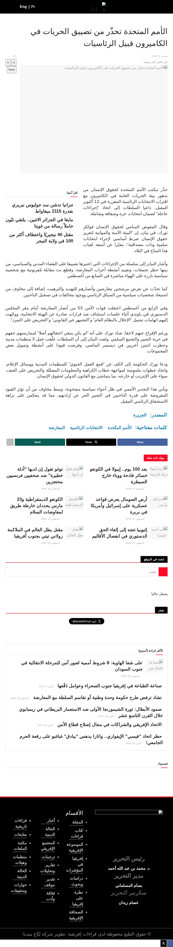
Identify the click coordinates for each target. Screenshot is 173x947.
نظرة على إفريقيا (77, 898)
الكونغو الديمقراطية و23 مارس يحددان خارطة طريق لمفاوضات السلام (36, 505)
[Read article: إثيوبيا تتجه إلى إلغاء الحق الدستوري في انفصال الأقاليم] (159, 532)
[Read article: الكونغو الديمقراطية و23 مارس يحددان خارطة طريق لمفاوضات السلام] (74, 502)
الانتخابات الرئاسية (86, 427)
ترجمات (48, 857)
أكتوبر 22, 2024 (45, 725)
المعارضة (57, 427)
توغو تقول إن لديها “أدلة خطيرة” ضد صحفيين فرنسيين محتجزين (35, 475)
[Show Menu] (163, 7)
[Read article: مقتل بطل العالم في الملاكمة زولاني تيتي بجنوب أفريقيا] (74, 532)
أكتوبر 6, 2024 (46, 686)
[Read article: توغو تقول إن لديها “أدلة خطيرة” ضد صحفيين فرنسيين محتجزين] (74, 472)
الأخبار (160, 62)
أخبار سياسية (149, 62)
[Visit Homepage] (98, 6)
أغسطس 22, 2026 (51, 543)
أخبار (51, 820)
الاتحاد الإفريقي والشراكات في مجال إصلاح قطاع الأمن (109, 724)
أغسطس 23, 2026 (135, 488)
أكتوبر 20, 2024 (106, 716)
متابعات (20, 834)
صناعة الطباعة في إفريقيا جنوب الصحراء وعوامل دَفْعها (110, 685)
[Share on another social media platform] (10, 442)
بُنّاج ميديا (32, 933)
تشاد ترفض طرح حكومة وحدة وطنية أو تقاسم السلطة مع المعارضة (97, 697)
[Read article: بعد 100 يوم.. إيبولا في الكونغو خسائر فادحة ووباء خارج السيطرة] (159, 472)
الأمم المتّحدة (120, 427)
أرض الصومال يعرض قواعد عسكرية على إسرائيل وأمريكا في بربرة (119, 505)
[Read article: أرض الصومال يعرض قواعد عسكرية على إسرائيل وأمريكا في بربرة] (159, 502)
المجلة (77, 822)
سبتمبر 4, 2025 (160, 56)
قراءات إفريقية (82, 933)
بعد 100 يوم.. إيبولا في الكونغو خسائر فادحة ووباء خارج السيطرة (118, 475)
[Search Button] (7, 7)
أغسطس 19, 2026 (20, 698)
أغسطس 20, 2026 (130, 676)
